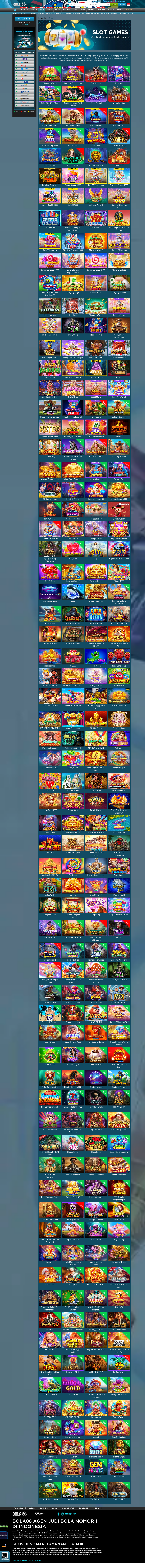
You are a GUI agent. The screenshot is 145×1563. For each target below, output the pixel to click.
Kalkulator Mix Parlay (68, 1508)
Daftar (122, 4)
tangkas (91, 9)
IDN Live (49, 9)
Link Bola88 (44, 1508)
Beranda (42, 18)
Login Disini (24, 24)
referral (111, 9)
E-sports (34, 9)
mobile (54, 1508)
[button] (129, 4)
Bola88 (14, 1531)
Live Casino (66, 9)
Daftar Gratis (24, 19)
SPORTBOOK (24, 9)
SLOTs (41, 9)
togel (76, 9)
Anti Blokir (95, 1508)
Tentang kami (18, 1508)
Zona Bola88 (83, 1508)
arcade (57, 9)
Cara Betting (32, 1508)
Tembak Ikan (101, 9)
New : (14, 13)
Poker (83, 9)
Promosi (120, 9)
